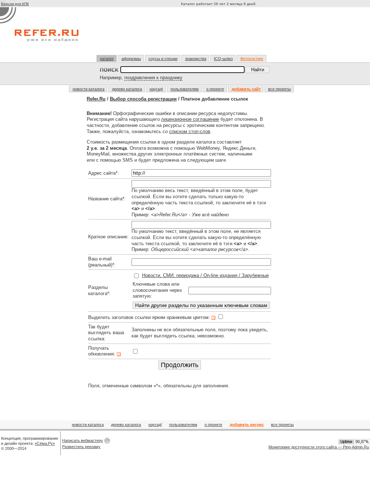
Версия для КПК (15, 4)
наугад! (156, 89)
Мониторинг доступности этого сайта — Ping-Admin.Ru (318, 447)
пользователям (185, 89)
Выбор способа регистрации (143, 99)
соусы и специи (163, 58)
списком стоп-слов (189, 131)
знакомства (195, 58)
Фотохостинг (251, 58)
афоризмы (131, 58)
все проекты (279, 89)
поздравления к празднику (153, 77)
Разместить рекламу (81, 446)
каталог (107, 58)
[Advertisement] (219, 34)
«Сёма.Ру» (45, 443)
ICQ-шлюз (223, 58)
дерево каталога (127, 89)
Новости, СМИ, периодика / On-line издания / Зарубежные (205, 275)
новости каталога (88, 89)
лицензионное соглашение (190, 119)
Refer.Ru (96, 99)
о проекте (215, 89)
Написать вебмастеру (82, 440)
